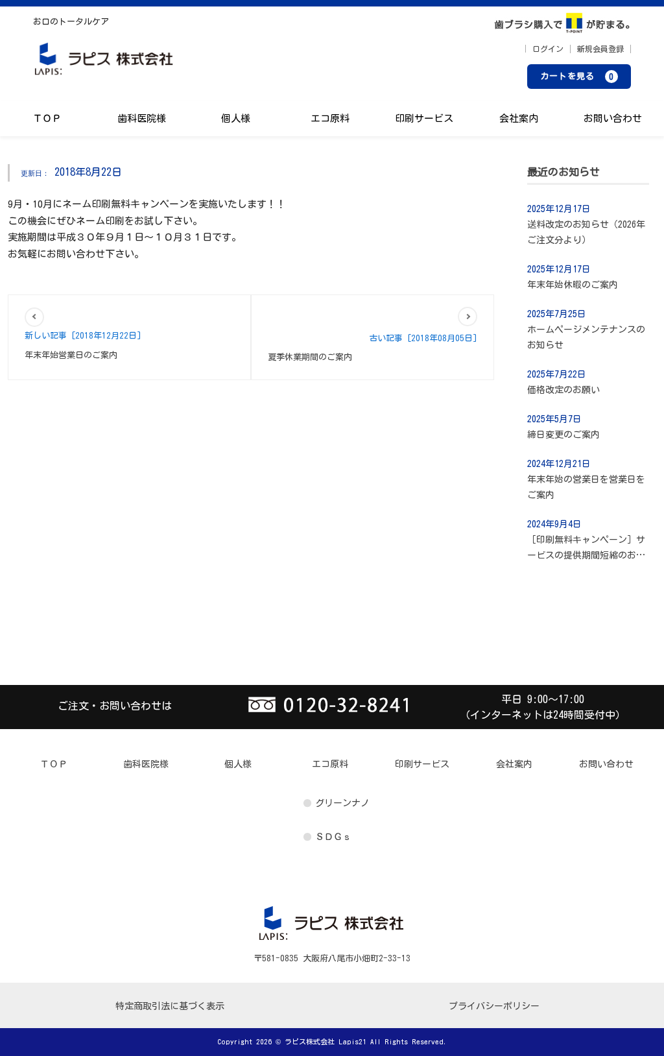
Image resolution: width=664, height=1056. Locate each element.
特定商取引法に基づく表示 (169, 1006)
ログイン (547, 49)
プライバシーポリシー (494, 1006)
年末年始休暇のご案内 (572, 284)
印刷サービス (424, 118)
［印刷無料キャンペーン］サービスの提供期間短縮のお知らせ (586, 549)
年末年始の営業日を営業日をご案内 (586, 487)
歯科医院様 (141, 118)
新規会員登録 (600, 49)
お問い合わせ (613, 118)
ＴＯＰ (47, 118)
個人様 (235, 118)
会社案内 (518, 118)
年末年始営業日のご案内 (71, 355)
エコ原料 (330, 118)
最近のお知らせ (563, 172)
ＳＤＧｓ (333, 836)
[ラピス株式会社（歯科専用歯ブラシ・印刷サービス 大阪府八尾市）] (104, 62)
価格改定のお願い (563, 389)
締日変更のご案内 (563, 434)
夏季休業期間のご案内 (310, 357)
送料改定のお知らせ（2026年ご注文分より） (586, 232)
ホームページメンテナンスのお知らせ (586, 337)
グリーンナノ (342, 803)
